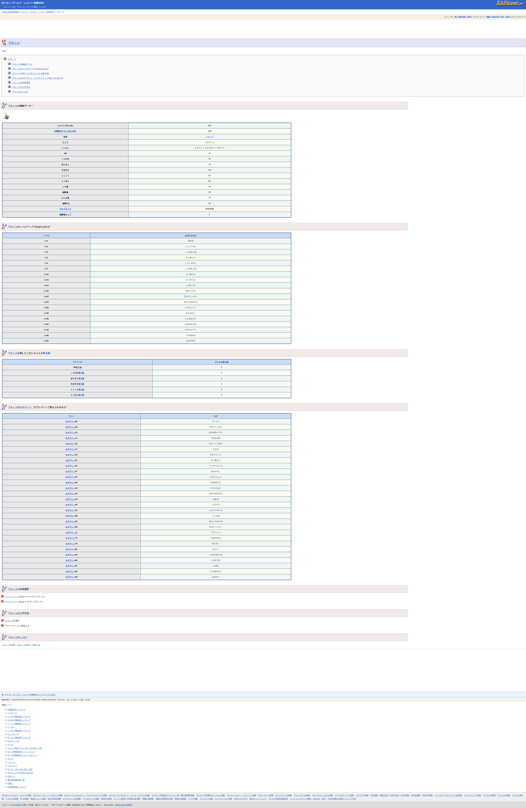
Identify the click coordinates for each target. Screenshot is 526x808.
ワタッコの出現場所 (21, 82)
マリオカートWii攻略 (72, 799)
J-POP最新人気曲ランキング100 (342, 799)
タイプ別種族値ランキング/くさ (21, 752)
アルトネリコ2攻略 (283, 795)
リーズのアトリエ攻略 (344, 795)
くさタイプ (12, 713)
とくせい (65, 148)
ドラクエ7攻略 (503, 795)
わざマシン (25, 407)
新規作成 (495, 17)
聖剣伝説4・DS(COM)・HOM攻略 (394, 795)
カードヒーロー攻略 (223, 799)
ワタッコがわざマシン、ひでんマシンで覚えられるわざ (37, 78)
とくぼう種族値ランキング (18, 731)
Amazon (316, 799)
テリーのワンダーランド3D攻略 (448, 795)
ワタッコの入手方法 (21, 87)
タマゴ (62, 209)
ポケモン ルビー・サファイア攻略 (241, 795)
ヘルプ (475, 17)
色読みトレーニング (258, 799)
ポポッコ (9, 620)
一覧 (455, 17)
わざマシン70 (71, 532)
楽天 (324, 799)
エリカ (10, 745)
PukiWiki (17, 805)
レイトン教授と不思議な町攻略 (127, 799)
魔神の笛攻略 (180, 799)
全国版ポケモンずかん (63, 131)
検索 (469, 17)
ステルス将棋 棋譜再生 (278, 799)
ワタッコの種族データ (22, 64)
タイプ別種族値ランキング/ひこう (22, 755)
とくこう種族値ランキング (18, 724)
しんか (23, 637)
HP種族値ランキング (16, 709)
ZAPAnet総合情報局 (10, 12)
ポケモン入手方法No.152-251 (20, 773)
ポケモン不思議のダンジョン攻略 (210, 795)
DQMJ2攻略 (427, 795)
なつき (64, 198)
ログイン (520, 17)
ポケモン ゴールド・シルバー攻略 (16, 795)
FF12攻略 (24, 799)
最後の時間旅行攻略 (164, 799)
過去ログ (509, 17)
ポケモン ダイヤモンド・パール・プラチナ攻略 (129, 795)
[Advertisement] (263, 26)
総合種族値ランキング (17, 787)
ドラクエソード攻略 (472, 795)
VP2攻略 (374, 795)
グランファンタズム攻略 (322, 795)
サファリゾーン (12, 596)
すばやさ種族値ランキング (18, 720)
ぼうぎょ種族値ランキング (18, 737)
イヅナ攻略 (193, 799)
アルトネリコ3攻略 (302, 795)
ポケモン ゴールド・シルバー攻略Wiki (22, 3)
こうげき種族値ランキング (18, 716)
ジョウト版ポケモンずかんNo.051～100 (24, 748)
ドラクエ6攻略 (489, 795)
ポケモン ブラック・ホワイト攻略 (47, 795)
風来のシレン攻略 (38, 799)
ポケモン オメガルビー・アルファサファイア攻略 (85, 795)
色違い (10, 783)
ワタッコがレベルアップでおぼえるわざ (30, 69)
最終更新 (462, 17)
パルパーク (12, 766)
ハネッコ (6, 645)
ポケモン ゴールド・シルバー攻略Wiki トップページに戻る (30, 694)
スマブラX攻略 (362, 795)
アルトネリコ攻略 (265, 795)
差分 (502, 17)
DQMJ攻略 (415, 795)
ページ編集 (486, 17)
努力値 (46, 353)
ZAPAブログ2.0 (240, 799)
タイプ (65, 142)
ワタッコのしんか (20, 92)
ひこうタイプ (13, 734)
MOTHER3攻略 (54, 799)
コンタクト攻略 (206, 799)
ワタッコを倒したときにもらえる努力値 (30, 73)
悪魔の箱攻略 (148, 799)
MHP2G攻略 (106, 799)
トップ (449, 17)
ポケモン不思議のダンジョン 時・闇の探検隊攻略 (173, 795)
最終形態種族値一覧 (16, 780)
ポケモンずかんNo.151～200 (19, 769)
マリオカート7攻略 (91, 799)
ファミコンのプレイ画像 (300, 799)
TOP (4, 51)
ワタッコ (13, 42)
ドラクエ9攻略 (12, 799)
